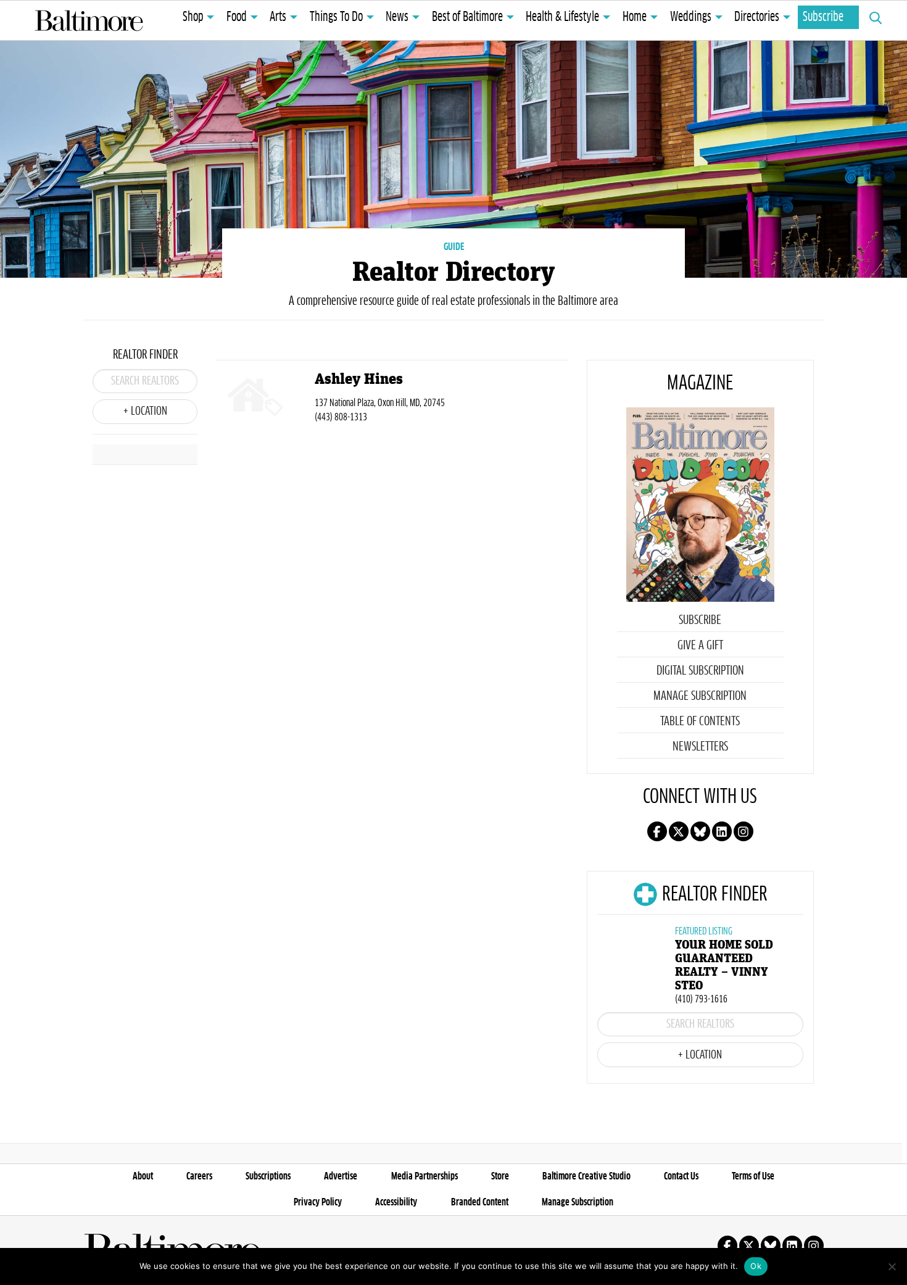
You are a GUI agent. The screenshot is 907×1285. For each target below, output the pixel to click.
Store (500, 1176)
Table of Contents (700, 721)
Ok (755, 1266)
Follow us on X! (679, 831)
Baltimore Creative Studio (586, 1176)
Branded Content (479, 1202)
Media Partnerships (424, 1176)
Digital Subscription (700, 671)
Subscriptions (268, 1176)
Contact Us (681, 1176)
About (143, 1176)
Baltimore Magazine (89, 20)
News (397, 17)
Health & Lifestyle (562, 17)
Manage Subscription (700, 696)
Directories (756, 17)
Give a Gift (700, 645)
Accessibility (396, 1202)
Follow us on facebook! (657, 831)
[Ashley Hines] (265, 399)
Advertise (340, 1176)
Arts (278, 17)
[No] (891, 1266)
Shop (193, 17)
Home (635, 17)
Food (236, 17)
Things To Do (336, 17)
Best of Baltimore (467, 17)
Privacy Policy (318, 1202)
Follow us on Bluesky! (700, 831)
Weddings (690, 17)
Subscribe (823, 17)
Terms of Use (753, 1176)
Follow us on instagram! (743, 831)
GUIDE (454, 247)
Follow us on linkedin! (722, 831)
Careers (199, 1176)
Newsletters (700, 747)
